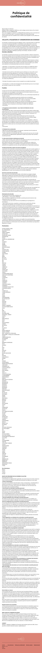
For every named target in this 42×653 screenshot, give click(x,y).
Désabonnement (37, 644)
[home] (21, 2)
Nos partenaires (11, 644)
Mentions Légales (29, 644)
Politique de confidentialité (20, 644)
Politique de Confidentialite (10, 333)
